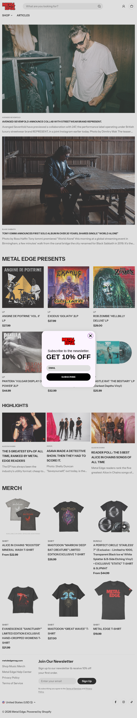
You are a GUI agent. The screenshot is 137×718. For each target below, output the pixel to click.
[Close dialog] (90, 335)
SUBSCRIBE (68, 377)
